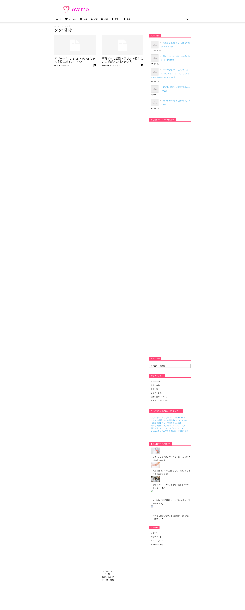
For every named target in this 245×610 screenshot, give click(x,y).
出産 (106, 19)
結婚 (85, 19)
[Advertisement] (168, 163)
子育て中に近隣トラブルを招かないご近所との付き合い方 (122, 60)
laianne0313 (106, 65)
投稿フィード (156, 537)
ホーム (59, 19)
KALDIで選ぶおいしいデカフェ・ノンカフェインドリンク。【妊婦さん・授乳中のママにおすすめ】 (170, 73)
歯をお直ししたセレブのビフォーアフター (168, 428)
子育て (117, 19)
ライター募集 (156, 393)
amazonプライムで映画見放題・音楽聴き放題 (169, 431)
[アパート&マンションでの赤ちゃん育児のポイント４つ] (75, 45)
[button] (188, 19)
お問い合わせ (156, 385)
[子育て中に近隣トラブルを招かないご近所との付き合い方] (122, 45)
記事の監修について (159, 396)
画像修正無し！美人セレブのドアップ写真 (168, 425)
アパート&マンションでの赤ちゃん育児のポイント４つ (74, 60)
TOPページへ (156, 381)
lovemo (57, 65)
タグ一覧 (154, 389)
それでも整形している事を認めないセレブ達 (169, 420)
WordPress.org (157, 544)
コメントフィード (158, 540)
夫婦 (128, 19)
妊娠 (95, 19)
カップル (72, 19)
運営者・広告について (160, 400)
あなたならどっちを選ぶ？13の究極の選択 (168, 417)
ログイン (154, 533)
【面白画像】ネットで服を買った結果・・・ (169, 423)
